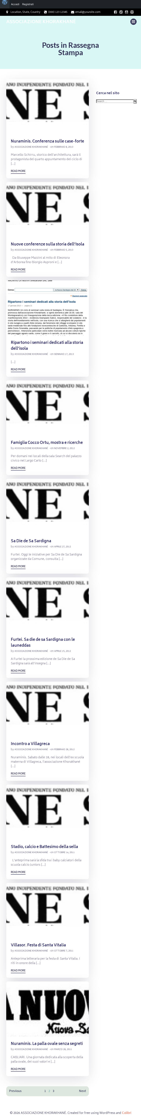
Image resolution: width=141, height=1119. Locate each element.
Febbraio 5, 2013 (63, 250)
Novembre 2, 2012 (64, 448)
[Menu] (133, 22)
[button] (47, 106)
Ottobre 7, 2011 (63, 951)
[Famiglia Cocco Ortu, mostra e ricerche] (47, 408)
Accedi (15, 4)
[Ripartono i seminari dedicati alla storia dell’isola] (47, 308)
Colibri (126, 1113)
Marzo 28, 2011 (63, 1050)
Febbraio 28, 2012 (64, 750)
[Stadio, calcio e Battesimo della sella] (47, 812)
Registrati (28, 4)
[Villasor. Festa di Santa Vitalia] (47, 910)
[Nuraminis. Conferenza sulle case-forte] (47, 106)
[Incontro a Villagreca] (47, 709)
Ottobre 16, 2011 (64, 853)
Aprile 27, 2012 (62, 547)
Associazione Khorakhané (31, 147)
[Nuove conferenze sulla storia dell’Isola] (47, 209)
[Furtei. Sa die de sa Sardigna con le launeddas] (47, 604)
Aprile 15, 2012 (62, 651)
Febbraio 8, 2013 (63, 147)
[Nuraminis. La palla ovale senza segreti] (47, 1009)
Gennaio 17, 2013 (64, 354)
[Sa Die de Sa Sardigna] (47, 506)
